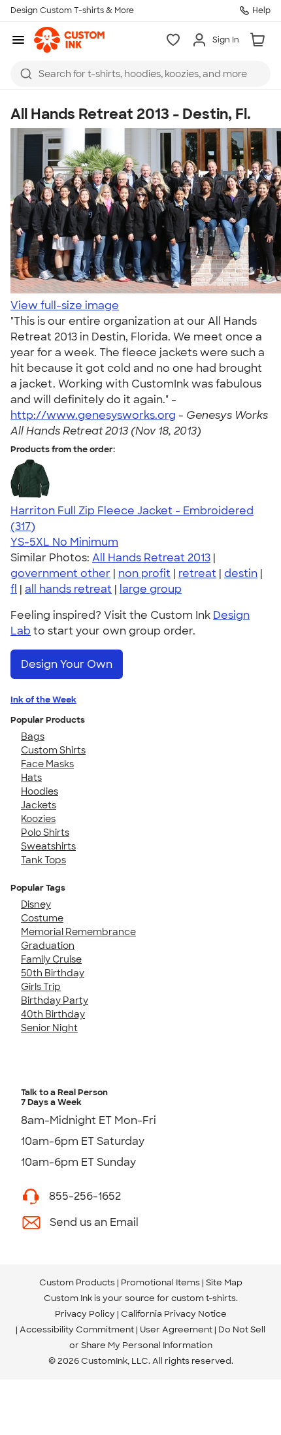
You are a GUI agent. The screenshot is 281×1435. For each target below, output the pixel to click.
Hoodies (39, 791)
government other (60, 573)
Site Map (224, 1282)
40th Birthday (53, 1014)
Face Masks (47, 764)
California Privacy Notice (174, 1313)
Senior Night (49, 1028)
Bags (32, 736)
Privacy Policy (85, 1313)
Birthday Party (54, 1000)
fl (13, 589)
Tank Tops (43, 860)
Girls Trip (41, 987)
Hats (31, 777)
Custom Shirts (53, 750)
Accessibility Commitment (77, 1329)
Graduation (47, 945)
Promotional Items (160, 1282)
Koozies (38, 819)
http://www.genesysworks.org (93, 415)
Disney (36, 904)
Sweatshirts (48, 846)
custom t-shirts (203, 1298)
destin (240, 573)
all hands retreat (68, 589)
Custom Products (77, 1282)
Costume (42, 918)
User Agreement (176, 1329)
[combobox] (140, 74)
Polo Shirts (45, 832)
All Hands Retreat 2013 (151, 558)
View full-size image (64, 305)
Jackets (38, 805)
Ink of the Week (43, 699)
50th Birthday (52, 973)
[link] (69, 40)
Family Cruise (51, 959)
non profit (144, 573)
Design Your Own (66, 664)
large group (151, 589)
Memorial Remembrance (78, 932)
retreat (197, 573)
